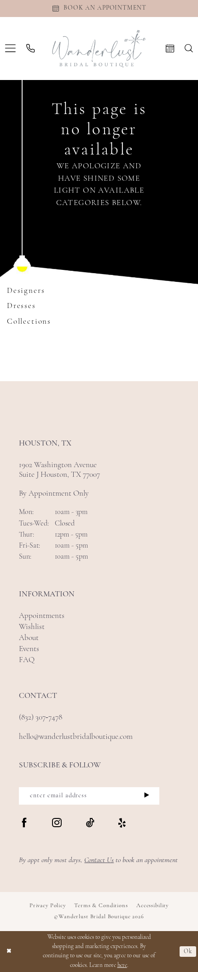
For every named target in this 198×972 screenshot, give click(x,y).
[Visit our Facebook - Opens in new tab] (24, 824)
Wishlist (32, 627)
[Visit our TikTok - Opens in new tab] (90, 824)
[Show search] (188, 48)
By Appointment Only (54, 493)
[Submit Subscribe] (146, 796)
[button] (10, 48)
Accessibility (152, 906)
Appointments (41, 616)
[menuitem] (10, 48)
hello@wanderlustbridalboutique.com (76, 737)
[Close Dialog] (9, 952)
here (122, 965)
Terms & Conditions (101, 906)
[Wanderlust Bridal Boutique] (99, 49)
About (29, 638)
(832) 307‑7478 (40, 717)
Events (29, 649)
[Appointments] (169, 48)
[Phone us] (30, 48)
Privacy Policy (47, 906)
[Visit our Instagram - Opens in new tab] (57, 824)
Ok (188, 952)
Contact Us (99, 860)
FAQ (27, 660)
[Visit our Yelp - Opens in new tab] (122, 823)
